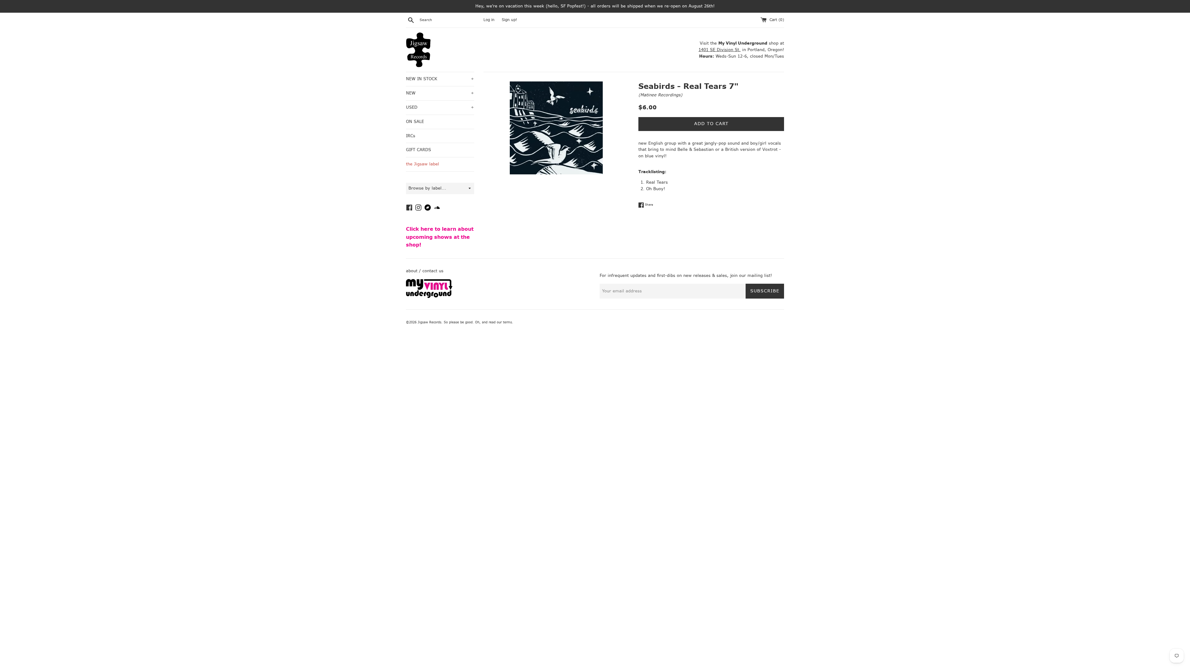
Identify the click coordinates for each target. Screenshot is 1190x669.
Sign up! (509, 19)
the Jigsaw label (422, 164)
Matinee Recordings (660, 95)
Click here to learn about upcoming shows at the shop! (440, 237)
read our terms (500, 322)
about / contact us (424, 270)
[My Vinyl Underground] (429, 296)
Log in (489, 19)
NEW (440, 93)
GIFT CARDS (418, 149)
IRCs (410, 135)
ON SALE (415, 121)
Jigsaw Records (429, 322)
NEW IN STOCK (440, 78)
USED (440, 107)
